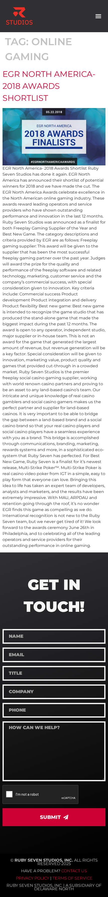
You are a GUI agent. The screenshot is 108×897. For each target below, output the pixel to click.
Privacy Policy (32, 878)
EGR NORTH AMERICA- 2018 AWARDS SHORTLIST (49, 86)
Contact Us (74, 871)
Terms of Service (72, 878)
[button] (98, 16)
